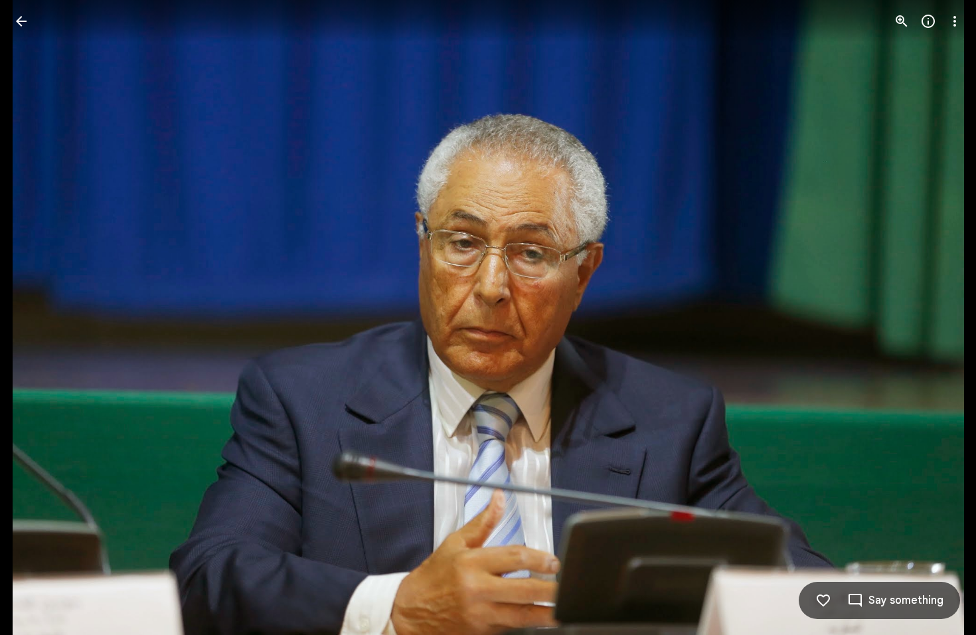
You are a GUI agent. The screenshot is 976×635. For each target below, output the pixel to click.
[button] (37, 317)
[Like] (823, 600)
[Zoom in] (901, 21)
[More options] (954, 21)
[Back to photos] (21, 21)
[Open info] (928, 21)
